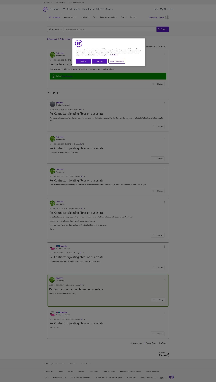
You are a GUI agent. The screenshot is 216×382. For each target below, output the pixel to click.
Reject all (100, 61)
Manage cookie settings (117, 61)
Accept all (83, 61)
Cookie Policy (114, 55)
